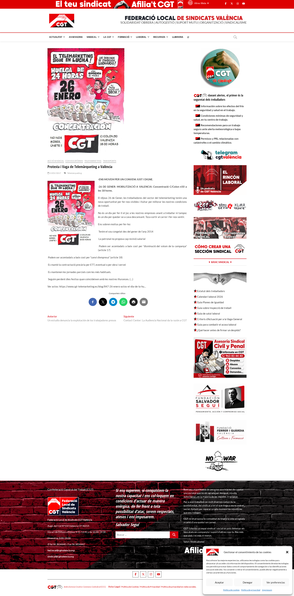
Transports (109, 161)
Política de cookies (231, 590)
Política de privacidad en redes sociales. (178, 586)
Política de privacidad (250, 590)
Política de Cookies (130, 586)
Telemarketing (93, 161)
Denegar (247, 582)
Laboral (141, 37)
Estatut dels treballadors (211, 291)
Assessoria (76, 37)
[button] (287, 552)
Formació (123, 37)
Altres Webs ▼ (201, 3)
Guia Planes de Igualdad (210, 302)
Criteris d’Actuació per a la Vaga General (219, 319)
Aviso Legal (114, 586)
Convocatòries (74, 161)
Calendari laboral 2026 (210, 296)
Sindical (92, 37)
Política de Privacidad (150, 586)
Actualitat (55, 37)
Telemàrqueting (74, 173)
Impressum (267, 590)
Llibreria (177, 37)
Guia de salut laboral (208, 313)
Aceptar (219, 582)
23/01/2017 (55, 173)
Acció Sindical (55, 161)
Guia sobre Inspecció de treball (214, 307)
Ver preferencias (275, 582)
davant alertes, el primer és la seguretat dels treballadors (218, 97)
